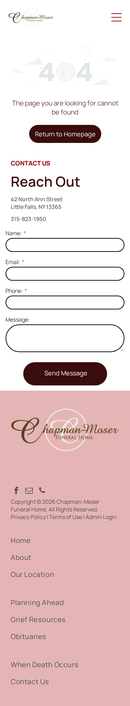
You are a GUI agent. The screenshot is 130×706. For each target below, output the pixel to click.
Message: (18, 319)
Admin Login (101, 517)
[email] (29, 491)
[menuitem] (65, 540)
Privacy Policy (28, 517)
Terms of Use (65, 517)
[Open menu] (116, 17)
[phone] (41, 491)
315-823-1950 (28, 219)
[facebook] (16, 491)
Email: (13, 262)
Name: (14, 233)
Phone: (14, 291)
